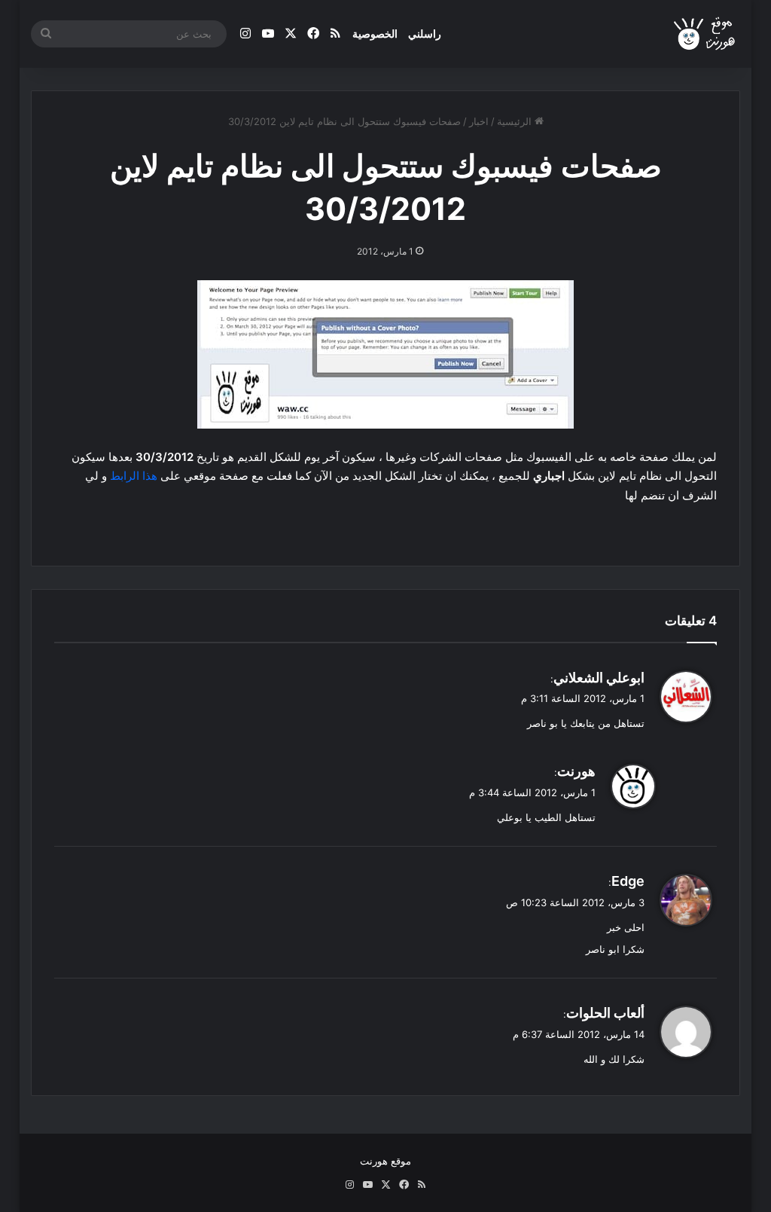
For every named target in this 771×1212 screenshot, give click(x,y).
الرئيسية (516, 121)
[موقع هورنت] (706, 34)
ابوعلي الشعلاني (599, 677)
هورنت (576, 771)
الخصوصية (375, 33)
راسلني (424, 33)
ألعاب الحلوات (605, 1013)
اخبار (479, 121)
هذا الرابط (133, 476)
